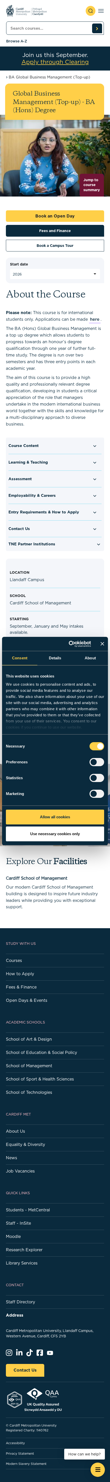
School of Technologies (29, 1092)
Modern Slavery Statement (26, 1464)
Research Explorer (24, 1250)
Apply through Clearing (55, 62)
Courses (14, 960)
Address (14, 1315)
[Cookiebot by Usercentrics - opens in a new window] (69, 644)
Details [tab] (55, 658)
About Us (15, 1131)
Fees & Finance (21, 987)
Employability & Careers (32, 495)
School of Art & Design (29, 1039)
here (95, 319)
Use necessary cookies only (55, 834)
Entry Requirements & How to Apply (43, 512)
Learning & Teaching (28, 462)
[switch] (97, 762)
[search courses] (97, 28)
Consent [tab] (19, 658)
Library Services (22, 1263)
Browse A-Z (16, 41)
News (11, 1158)
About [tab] (90, 658)
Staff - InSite (18, 1223)
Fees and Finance (55, 230)
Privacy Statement (20, 1453)
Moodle (13, 1236)
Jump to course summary (91, 184)
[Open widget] (98, 1470)
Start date (19, 264)
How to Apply (20, 973)
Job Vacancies (20, 1171)
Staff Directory (20, 1302)
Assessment (20, 478)
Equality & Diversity (25, 1144)
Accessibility (15, 1443)
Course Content (23, 445)
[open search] (90, 11)
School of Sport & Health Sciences (40, 1079)
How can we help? (84, 1454)
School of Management (29, 1066)
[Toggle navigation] (101, 11)
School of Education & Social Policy (41, 1052)
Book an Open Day (55, 216)
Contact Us (19, 528)
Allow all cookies (55, 817)
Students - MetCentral (28, 1210)
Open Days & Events (26, 1000)
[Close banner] (102, 644)
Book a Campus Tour (55, 245)
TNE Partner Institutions (31, 544)
